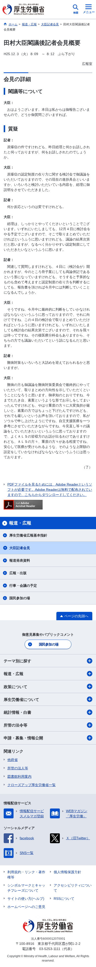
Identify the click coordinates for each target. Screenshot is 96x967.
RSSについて (64, 899)
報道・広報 (13, 674)
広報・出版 (18, 573)
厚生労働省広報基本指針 (28, 535)
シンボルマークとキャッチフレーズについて (26, 887)
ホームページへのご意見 (26, 907)
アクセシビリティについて (73, 887)
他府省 (12, 760)
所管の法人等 (17, 768)
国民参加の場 (19, 598)
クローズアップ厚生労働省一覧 (31, 785)
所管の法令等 (15, 725)
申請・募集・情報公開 (23, 738)
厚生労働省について (21, 700)
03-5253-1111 (49, 949)
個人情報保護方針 (67, 872)
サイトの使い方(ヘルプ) (25, 899)
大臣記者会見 (19, 548)
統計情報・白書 (17, 712)
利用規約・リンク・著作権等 (26, 874)
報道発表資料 (19, 560)
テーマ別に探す (17, 661)
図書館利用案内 (19, 776)
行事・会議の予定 (23, 585)
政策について (15, 687)
